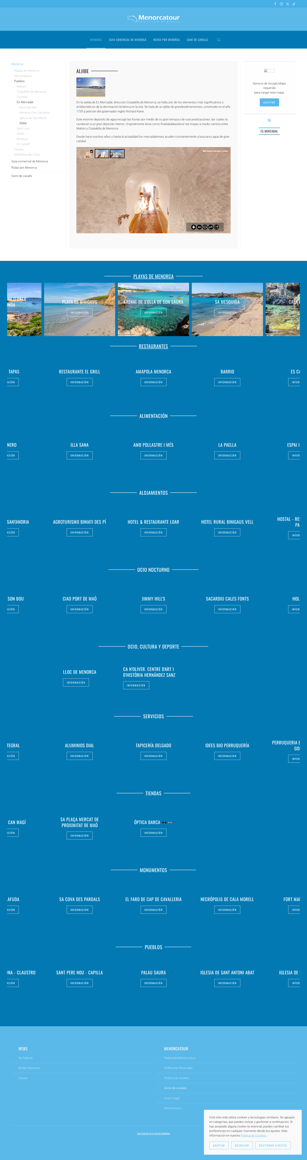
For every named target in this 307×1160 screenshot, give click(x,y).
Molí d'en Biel (28, 107)
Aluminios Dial (79, 745)
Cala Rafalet (227, 301)
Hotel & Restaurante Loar (79, 521)
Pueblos (19, 81)
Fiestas (19, 149)
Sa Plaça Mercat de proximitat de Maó (79, 822)
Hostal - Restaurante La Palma (227, 522)
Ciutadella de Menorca (31, 91)
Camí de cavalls (197, 40)
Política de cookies (176, 1078)
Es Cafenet (227, 371)
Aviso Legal (171, 1098)
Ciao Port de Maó (80, 598)
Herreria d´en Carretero (34, 112)
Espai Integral (227, 445)
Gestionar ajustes (273, 1145)
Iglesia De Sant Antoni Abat (227, 972)
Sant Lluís (23, 128)
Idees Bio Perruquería (227, 745)
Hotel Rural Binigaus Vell (153, 521)
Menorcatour (172, 1108)
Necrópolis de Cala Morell (227, 899)
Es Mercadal (25, 102)
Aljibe (23, 123)
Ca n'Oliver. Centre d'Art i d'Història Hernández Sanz (149, 672)
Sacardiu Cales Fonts (227, 598)
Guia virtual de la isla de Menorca (153, 1133)
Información (79, 312)
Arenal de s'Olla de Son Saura (79, 301)
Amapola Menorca (79, 371)
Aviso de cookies (175, 1088)
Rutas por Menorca (167, 40)
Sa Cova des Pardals (79, 899)
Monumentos (23, 76)
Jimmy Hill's (153, 598)
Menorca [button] (96, 40)
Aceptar (269, 102)
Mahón (21, 86)
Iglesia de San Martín (33, 118)
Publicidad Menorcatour (180, 1058)
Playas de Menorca (26, 70)
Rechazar (242, 1145)
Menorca (17, 64)
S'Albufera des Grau (27, 154)
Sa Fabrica (25, 1058)
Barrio (153, 371)
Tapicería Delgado (153, 745)
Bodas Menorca (28, 1068)
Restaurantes (153, 346)
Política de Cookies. (254, 1135)
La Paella (153, 445)
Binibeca (22, 139)
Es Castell (23, 144)
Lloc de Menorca (79, 672)
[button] (218, 40)
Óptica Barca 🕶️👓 (153, 822)
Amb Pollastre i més (80, 445)
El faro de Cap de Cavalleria (153, 899)
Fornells (22, 97)
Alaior (21, 133)
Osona (22, 1078)
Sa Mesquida (153, 301)
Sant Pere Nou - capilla (79, 972)
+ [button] (90, 87)
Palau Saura (153, 972)
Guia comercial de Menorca (127, 40)
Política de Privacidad (178, 1068)
